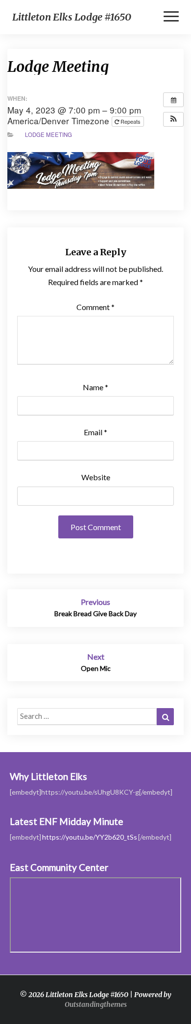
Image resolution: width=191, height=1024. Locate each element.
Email (95, 432)
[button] (173, 119)
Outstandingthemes (96, 1004)
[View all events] (173, 99)
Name (95, 387)
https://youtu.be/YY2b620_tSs (89, 837)
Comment (95, 307)
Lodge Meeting (48, 134)
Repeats (130, 121)
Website (95, 477)
